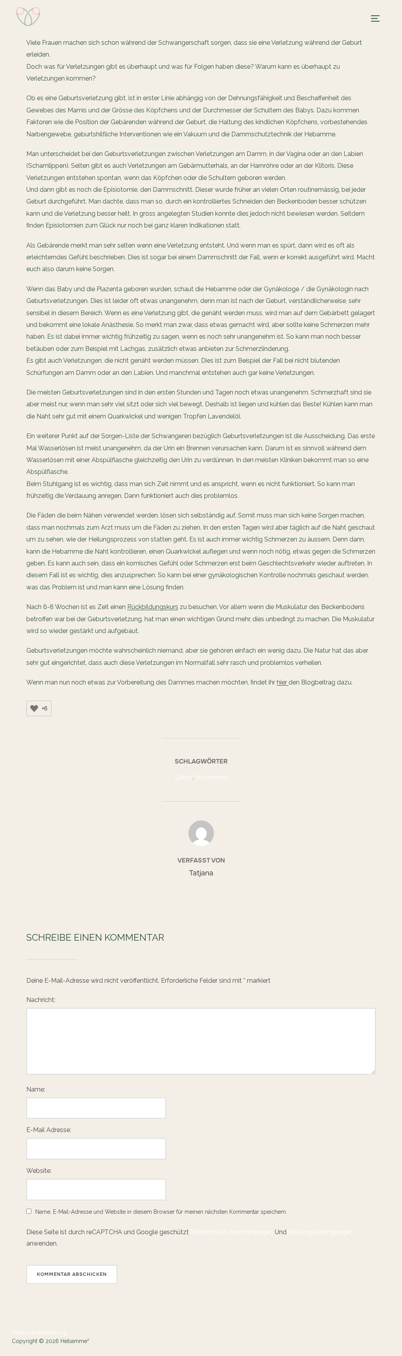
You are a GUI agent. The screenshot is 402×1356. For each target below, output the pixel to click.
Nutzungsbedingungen (320, 1232)
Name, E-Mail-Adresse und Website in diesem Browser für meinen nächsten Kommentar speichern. (161, 1212)
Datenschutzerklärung (39, 1332)
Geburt (183, 777)
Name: (35, 1089)
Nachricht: (40, 1000)
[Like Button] (34, 708)
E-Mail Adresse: (48, 1130)
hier (283, 682)
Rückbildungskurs (152, 607)
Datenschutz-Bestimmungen (231, 1232)
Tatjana (201, 873)
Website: (38, 1170)
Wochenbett (211, 777)
